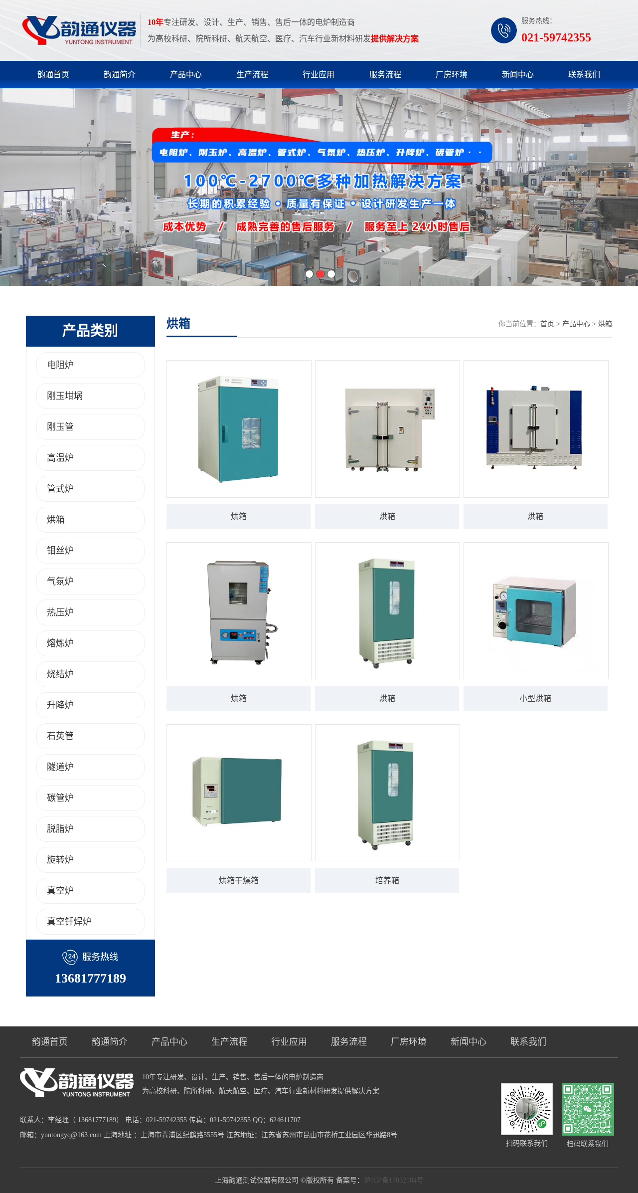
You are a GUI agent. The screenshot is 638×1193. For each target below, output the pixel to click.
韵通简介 (120, 74)
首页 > (551, 324)
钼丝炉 (60, 551)
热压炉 (60, 612)
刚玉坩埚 (65, 396)
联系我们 (584, 74)
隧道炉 (60, 767)
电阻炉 (60, 365)
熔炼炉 (60, 643)
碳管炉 (60, 798)
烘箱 (56, 520)
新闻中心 (518, 74)
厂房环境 (452, 74)
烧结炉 (60, 674)
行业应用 (318, 74)
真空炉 (60, 891)
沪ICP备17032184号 (394, 1180)
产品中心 (186, 74)
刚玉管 (60, 427)
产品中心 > (580, 324)
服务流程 (385, 74)
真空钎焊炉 (69, 922)
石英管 (60, 736)
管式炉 (60, 489)
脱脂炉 (60, 829)
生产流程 (252, 74)
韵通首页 (53, 74)
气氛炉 (60, 582)
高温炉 (60, 458)
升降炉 (60, 705)
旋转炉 (60, 860)
